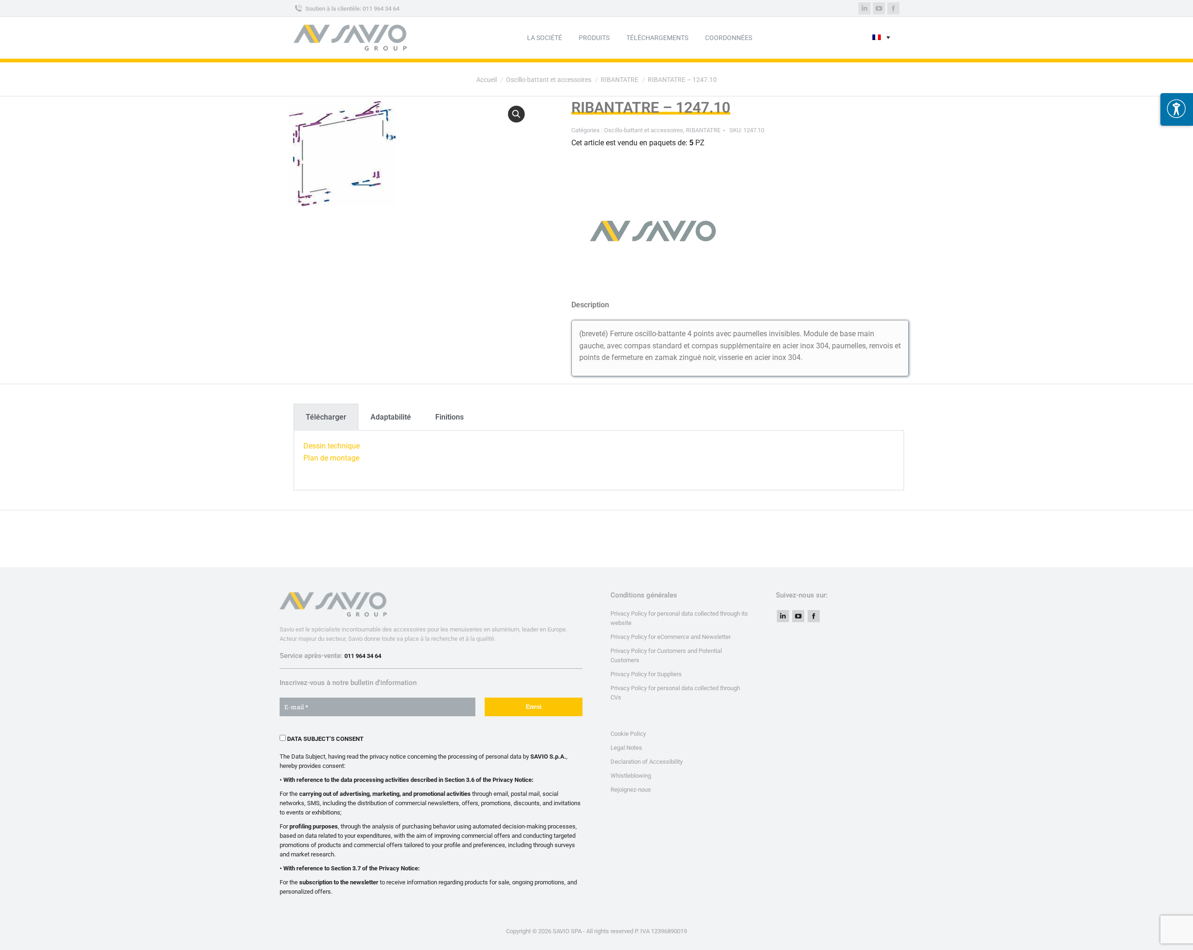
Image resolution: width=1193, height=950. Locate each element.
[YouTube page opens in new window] (798, 616)
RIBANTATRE (703, 130)
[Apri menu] (1176, 109)
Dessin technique (331, 445)
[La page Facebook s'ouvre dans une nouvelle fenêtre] (893, 8)
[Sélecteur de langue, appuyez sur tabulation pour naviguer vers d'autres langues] (881, 37)
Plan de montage (331, 458)
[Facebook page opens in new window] (814, 616)
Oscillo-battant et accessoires (643, 130)
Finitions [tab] (449, 417)
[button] (516, 114)
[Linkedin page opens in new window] (783, 616)
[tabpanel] (599, 460)
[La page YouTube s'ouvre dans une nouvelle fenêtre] (879, 8)
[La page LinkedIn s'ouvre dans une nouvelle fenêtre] (864, 8)
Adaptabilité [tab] (390, 417)
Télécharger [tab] (326, 417)
